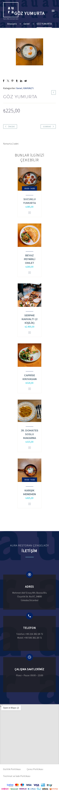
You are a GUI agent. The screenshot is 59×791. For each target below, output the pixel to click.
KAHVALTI (28, 88)
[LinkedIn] (21, 81)
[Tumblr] (17, 81)
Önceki (11, 126)
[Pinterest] (12, 81)
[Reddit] (25, 81)
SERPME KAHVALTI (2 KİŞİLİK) (30, 319)
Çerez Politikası (35, 769)
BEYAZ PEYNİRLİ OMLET (29, 259)
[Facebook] (3, 81)
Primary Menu (53, 11)
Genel (19, 88)
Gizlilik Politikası (12, 769)
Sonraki (47, 126)
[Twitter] (8, 81)
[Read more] (29, 592)
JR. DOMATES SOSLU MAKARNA (29, 434)
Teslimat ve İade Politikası (16, 776)
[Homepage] (11, 10)
